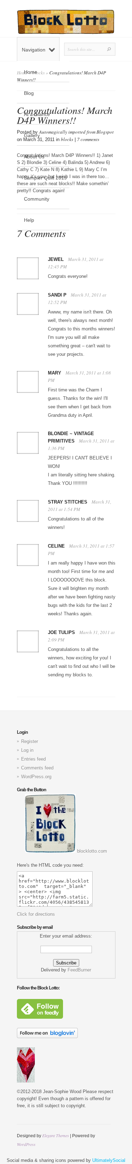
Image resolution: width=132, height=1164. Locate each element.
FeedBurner (79, 970)
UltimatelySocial (108, 1160)
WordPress (26, 1144)
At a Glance (37, 114)
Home (30, 72)
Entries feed (33, 759)
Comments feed (37, 767)
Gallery (32, 135)
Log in (27, 750)
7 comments (88, 139)
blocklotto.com (91, 851)
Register (29, 741)
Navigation (33, 50)
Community (36, 199)
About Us (34, 156)
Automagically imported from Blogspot (76, 132)
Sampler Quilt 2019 (45, 178)
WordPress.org (36, 776)
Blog (29, 93)
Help (29, 220)
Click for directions (36, 914)
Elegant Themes (55, 1135)
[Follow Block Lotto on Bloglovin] (47, 1036)
